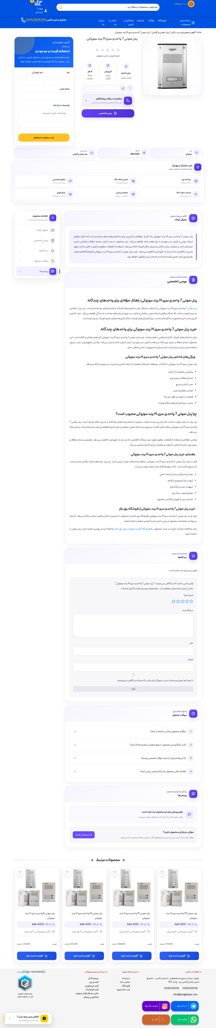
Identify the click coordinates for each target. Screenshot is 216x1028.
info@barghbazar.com (185, 995)
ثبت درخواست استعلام (44, 137)
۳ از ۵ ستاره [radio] (182, 601)
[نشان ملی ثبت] (35, 972)
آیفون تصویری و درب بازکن (183, 32)
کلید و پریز (94, 982)
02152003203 (46, 20)
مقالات (151, 21)
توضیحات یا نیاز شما (61, 105)
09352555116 (171, 988)
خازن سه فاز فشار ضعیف (87, 993)
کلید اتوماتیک (92, 990)
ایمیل (190, 659)
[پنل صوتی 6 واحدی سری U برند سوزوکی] (37, 888)
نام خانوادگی (37, 72)
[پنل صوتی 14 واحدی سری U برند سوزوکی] (84, 888)
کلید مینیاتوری (92, 986)
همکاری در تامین (129, 22)
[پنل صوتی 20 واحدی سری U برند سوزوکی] (179, 888)
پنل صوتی (192, 308)
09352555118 (190, 988)
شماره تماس (65, 89)
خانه (199, 32)
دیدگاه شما (187, 610)
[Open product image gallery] (172, 66)
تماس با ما (112, 22)
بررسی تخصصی (105, 113)
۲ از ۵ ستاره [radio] (187, 601)
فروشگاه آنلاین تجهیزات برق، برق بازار (132, 529)
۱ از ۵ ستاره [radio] (191, 601)
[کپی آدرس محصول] (123, 88)
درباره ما (101, 22)
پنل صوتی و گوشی (160, 32)
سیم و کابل (93, 978)
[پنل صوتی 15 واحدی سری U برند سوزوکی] (132, 888)
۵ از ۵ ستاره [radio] (174, 601)
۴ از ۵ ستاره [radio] (178, 601)
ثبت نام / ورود (123, 990)
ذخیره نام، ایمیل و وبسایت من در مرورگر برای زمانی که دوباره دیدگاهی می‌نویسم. (155, 680)
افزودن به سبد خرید (176, 956)
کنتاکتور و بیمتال (91, 997)
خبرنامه (140, 21)
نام (68, 72)
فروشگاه (162, 21)
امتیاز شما (188, 595)
